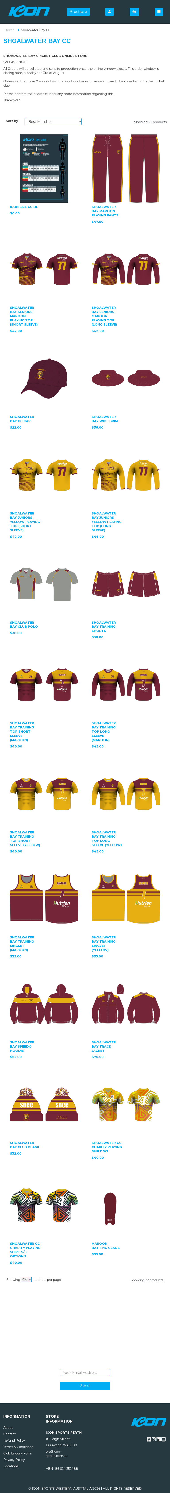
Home (9, 30)
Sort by (12, 121)
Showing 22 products (150, 122)
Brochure (78, 12)
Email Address (85, 1366)
